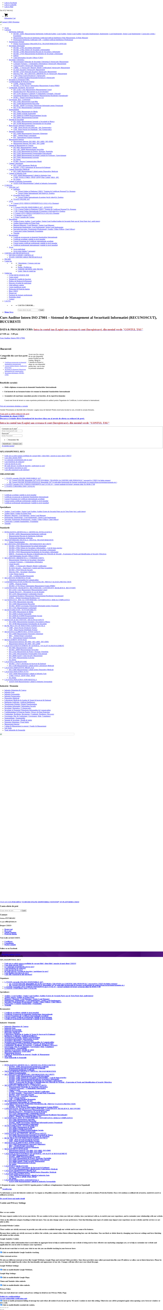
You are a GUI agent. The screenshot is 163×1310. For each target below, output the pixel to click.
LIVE (11, 201)
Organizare (13, 205)
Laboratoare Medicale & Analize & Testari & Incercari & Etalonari (27, 700)
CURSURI (8, 185)
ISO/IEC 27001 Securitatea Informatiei (27, 48)
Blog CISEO (13, 291)
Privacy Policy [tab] (5, 1289)
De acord (3, 1199)
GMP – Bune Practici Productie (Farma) (23, 628)
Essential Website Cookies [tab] (9, 1226)
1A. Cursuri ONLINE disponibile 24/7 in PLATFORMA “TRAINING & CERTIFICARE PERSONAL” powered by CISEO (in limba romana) (60, 480)
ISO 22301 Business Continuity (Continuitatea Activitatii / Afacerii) (37, 94)
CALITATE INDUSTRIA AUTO (16, 672)
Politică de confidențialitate (10, 1296)
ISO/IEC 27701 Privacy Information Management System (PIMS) (36, 86)
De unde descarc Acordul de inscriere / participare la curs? (24, 466)
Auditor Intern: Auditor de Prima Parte (17, 513)
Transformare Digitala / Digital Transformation (20, 704)
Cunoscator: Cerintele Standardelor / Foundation (21, 521)
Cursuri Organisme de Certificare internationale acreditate (33, 241)
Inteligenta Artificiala (16, 32)
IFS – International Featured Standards (22, 638)
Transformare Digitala (16, 42)
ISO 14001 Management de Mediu (25, 111)
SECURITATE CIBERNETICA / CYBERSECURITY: (24, 558)
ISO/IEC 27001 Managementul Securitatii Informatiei (27, 546)
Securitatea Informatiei (17, 46)
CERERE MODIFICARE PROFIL (30, 269)
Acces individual (19, 249)
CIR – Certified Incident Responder (21, 576)
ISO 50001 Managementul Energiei (25, 117)
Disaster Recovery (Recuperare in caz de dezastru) (31, 92)
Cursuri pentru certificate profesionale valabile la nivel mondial (35, 243)
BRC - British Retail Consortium (24, 135)
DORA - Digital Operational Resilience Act (28, 98)
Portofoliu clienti (15, 297)
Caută (41, 310)
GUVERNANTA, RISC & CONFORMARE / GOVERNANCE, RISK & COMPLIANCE (37, 600)
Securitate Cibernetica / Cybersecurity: (17, 708)
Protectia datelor (10, 934)
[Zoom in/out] (7, 1307)
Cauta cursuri (13, 277)
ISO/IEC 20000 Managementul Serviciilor (23, 650)
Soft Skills (8, 728)
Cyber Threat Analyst (16, 574)
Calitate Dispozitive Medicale (19, 169)
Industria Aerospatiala (12, 694)
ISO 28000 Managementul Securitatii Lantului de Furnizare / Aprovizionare (39, 155)
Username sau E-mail (10, 429)
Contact (11, 299)
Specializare (13, 219)
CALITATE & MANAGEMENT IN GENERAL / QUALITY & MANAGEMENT (34, 646)
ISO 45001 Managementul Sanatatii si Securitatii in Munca (33, 121)
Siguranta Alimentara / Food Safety (16, 722)
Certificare (8, 941)
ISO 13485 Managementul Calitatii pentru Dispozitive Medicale (35, 171)
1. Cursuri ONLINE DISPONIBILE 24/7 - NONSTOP (32, 207)
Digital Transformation (17, 542)
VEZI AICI (39, 902)
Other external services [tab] (8, 1256)
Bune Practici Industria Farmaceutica (22, 125)
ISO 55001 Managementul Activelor (26, 157)
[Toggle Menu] (1, 24)
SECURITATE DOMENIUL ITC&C (17, 578)
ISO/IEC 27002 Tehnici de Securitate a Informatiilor (31, 50)
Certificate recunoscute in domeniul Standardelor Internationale (35, 237)
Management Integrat (16, 139)
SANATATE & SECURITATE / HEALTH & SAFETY (24, 620)
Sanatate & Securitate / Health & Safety (18, 720)
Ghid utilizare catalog (16, 285)
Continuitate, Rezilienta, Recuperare (21, 88)
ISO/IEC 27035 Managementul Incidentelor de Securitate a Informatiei (38, 54)
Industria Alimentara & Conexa (15, 690)
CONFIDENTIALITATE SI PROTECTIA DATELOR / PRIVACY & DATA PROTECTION (37, 582)
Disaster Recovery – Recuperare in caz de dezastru (26, 592)
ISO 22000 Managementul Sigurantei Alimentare (30, 133)
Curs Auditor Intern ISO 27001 (12, 338)
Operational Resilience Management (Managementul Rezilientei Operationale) (40, 96)
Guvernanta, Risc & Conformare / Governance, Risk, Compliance (27, 716)
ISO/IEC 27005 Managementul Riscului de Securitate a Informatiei (36, 52)
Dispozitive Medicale (11, 698)
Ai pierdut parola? (8, 446)
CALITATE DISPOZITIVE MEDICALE (19, 668)
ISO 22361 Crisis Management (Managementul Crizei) (32, 90)
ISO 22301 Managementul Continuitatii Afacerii (26, 594)
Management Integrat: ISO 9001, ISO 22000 (29, 143)
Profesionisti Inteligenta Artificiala (21, 538)
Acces (11, 247)
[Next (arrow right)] (3, 1309)
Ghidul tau (8, 273)
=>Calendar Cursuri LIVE (22, 215)
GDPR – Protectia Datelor (18, 584)
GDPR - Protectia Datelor (22, 84)
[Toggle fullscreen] (5, 1307)
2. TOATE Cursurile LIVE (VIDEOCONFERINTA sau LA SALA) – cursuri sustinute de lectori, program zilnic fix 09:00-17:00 (49, 484)
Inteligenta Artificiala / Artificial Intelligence (19, 702)
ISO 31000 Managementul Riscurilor (26, 104)
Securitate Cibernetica (16, 60)
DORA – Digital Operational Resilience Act (24, 598)
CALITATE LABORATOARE (15, 662)
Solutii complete (10, 932)
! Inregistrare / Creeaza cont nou (29, 263)
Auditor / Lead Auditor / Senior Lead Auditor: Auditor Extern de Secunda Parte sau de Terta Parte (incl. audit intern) (45, 511)
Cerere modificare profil (17, 287)
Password (6, 433)
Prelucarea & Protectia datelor (19, 289)
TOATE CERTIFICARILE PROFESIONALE (25, 257)
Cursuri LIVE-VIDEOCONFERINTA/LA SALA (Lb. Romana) (36, 203)
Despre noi (13, 293)
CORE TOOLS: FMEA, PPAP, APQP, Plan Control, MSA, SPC (36, 177)
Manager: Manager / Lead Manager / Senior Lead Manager (25, 515)
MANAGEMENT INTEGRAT (15, 640)
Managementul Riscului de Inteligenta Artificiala (26, 536)
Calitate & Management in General (21, 145)
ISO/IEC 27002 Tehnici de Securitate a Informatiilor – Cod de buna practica (35, 548)
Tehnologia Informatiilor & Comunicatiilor (24, 580)
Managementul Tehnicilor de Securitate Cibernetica (27, 560)
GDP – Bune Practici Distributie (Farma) (23, 630)
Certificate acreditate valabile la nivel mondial (29, 239)
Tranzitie (16, 233)
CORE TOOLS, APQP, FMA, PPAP (22, 676)
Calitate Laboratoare (16, 163)
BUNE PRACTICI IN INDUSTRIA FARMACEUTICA (24, 626)
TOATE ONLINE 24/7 (21, 199)
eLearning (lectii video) (21, 195)
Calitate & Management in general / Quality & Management (25, 726)
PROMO (7, 259)
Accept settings (5, 1298)
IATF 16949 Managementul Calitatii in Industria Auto (32, 175)
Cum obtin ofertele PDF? (13, 458)
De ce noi (7, 931)
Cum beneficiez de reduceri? (14, 462)
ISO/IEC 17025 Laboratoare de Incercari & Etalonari (31, 167)
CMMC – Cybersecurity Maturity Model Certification (27, 566)
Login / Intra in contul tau (27, 271)
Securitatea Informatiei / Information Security (20, 706)
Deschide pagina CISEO (11, 954)
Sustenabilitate (14, 109)
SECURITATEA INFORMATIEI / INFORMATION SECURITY (27, 544)
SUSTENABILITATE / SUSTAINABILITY (20, 610)
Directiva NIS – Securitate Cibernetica (22, 572)
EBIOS (16, 56)
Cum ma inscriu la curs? (12, 464)
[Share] (3, 1307)
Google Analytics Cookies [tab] (9, 1239)
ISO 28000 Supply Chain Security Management (25, 656)
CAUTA (7, 301)
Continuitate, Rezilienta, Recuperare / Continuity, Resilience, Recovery (29, 714)
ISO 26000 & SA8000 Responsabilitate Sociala (30, 115)
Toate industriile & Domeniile (14, 730)
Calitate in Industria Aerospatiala (20, 181)
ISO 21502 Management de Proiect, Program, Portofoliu (33, 151)
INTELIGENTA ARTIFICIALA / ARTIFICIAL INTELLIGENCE (28, 532)
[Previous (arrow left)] (1, 1309)
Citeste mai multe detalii (16, 1199)
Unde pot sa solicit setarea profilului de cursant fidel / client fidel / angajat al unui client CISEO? (37, 456)
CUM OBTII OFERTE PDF (19, 275)
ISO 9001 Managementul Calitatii (25, 147)
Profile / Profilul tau (24, 267)
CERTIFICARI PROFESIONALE (16, 253)
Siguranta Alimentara (16, 131)
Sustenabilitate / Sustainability (14, 718)
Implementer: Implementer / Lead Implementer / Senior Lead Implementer (30, 517)
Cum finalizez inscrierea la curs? (15, 468)
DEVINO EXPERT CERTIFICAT (21, 255)
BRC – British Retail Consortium (20, 636)
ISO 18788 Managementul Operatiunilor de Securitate (32, 123)
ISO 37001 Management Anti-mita (21, 602)
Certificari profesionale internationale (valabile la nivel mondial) (35, 245)
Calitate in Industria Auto (17, 173)
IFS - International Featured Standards (26, 137)
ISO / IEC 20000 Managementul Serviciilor (28, 149)
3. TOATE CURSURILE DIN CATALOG (19, 486)
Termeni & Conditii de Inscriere (20, 279)
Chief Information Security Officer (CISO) (28, 58)
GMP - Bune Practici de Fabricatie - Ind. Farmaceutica (32, 127)
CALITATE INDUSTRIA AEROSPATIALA (20, 680)
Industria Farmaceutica (12, 696)
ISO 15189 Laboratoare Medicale (25, 165)
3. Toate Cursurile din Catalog (23, 217)
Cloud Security (14, 564)
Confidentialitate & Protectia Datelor (21, 82)
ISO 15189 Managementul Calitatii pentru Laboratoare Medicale (31, 666)
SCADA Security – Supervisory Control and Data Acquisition (30, 568)
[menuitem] (83, 312)
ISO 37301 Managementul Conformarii (27, 107)
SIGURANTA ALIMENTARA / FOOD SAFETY (22, 632)
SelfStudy (16, 189)
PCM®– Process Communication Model (27, 161)
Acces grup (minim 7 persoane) (24, 251)
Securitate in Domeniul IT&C (19, 80)
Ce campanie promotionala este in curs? (18, 460)
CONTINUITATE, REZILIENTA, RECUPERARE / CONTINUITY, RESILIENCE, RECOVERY (40, 588)
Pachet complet (10, 945)
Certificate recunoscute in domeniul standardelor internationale (15, 363)
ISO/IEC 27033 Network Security (21, 570)
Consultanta (9, 943)
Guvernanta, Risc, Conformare (19, 100)
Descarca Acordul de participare (20, 283)
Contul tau (8, 261)
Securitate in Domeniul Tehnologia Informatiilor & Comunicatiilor (15, 370)
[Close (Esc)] (1, 1307)
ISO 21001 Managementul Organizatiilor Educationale (32, 153)
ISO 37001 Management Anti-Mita (25, 102)
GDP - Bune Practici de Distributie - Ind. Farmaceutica (32, 129)
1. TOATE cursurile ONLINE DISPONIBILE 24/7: (22, 478)
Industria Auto (9, 692)
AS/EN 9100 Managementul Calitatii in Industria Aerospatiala (35, 183)
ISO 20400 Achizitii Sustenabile (24, 113)
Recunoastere (13, 235)
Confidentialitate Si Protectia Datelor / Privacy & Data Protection (27, 712)
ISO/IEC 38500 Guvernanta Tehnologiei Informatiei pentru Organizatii (38, 105)
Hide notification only (19, 1298)
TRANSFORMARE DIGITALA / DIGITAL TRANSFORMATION (28, 540)
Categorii (7, 30)
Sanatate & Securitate (16, 119)
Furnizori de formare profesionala (20, 295)
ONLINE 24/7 (14, 187)
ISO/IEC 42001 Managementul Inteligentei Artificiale (27, 534)
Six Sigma (17, 159)
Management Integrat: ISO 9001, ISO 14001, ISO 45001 (33, 141)
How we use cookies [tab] (7, 1212)
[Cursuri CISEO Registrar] (9, 22)
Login (20, 265)
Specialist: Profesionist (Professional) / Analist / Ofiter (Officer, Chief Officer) (31, 519)
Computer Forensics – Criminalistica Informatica (26, 562)
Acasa (6, 28)
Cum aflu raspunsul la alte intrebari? (17, 470)
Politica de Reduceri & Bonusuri (20, 281)
